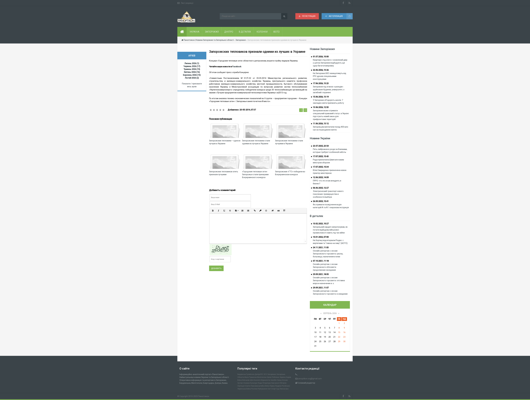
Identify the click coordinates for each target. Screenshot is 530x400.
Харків (288, 377)
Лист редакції (187, 3)
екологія (257, 380)
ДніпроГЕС (259, 374)
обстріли (282, 383)
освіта (247, 386)
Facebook (236, 66)
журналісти (265, 380)
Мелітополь (261, 377)
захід (279, 380)
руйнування (262, 389)
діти (251, 380)
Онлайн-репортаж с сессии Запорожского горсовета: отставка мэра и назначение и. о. (329, 280)
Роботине (275, 377)
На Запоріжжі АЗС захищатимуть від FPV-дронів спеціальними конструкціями (329, 76)
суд (277, 389)
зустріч (240, 383)
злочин (285, 380)
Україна (283, 377)
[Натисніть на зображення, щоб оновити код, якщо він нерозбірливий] (221, 249)
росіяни (254, 389)
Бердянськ (241, 374)
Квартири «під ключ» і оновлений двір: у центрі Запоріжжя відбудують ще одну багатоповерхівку (330, 63)
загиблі (274, 380)
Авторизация (335, 16)
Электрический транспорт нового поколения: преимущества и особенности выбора (328, 194)
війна (239, 380)
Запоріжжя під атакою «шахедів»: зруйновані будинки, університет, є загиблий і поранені (328, 90)
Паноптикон (203, 396)
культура (253, 383)
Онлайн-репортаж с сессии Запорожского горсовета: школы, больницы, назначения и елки (328, 254)
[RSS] (349, 3)
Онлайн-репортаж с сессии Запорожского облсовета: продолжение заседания (325, 267)
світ (269, 389)
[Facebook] (343, 3)
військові (246, 380)
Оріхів (269, 377)
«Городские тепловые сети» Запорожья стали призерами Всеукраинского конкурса (255, 174)
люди (260, 383)
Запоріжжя (271, 374)
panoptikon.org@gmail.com (310, 379)
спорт (273, 389)
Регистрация (308, 16)
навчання (275, 383)
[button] (212, 210)
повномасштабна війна (260, 386)
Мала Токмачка (250, 377)
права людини (275, 386)
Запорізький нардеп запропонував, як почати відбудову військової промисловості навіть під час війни (330, 230)
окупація (241, 386)
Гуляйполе (250, 374)
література (266, 383)
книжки (247, 383)
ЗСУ (265, 374)
